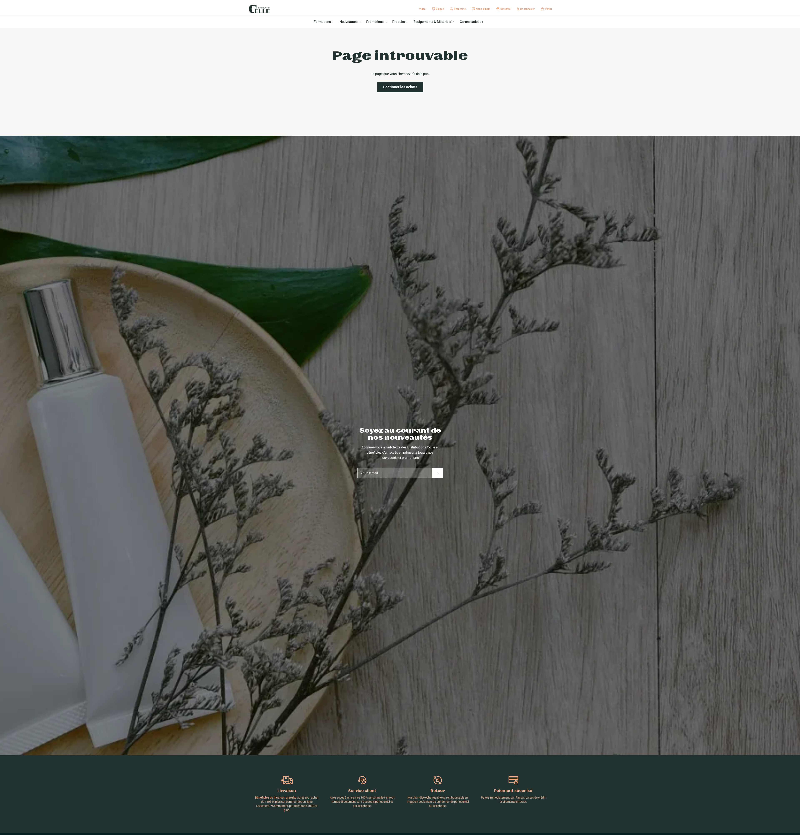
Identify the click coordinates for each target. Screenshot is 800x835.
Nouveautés (349, 22)
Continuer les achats (400, 87)
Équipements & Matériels (433, 22)
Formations (323, 22)
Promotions (375, 22)
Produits (399, 22)
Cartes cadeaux (471, 22)
